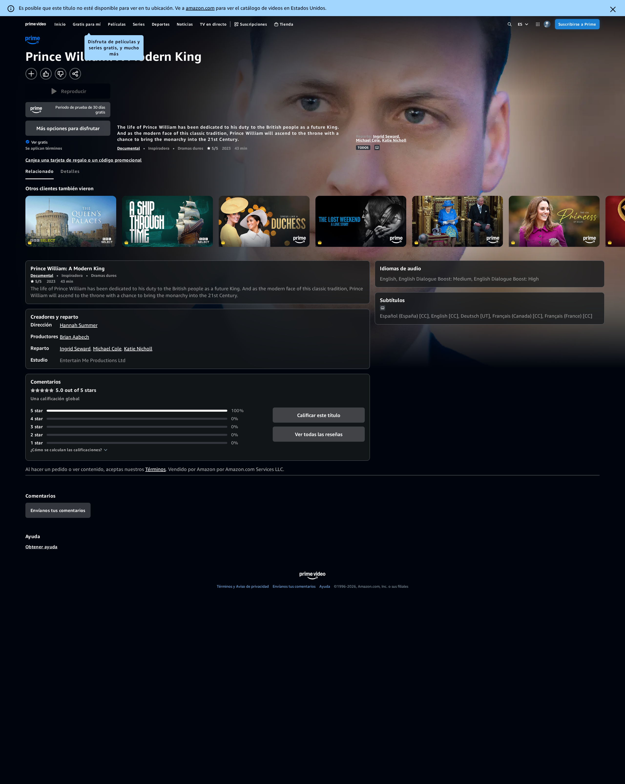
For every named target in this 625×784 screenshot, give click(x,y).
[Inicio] (35, 24)
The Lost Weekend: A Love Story (360, 221)
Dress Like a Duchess (264, 221)
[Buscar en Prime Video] (509, 24)
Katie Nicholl (394, 140)
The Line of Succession (457, 221)
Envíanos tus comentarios (294, 586)
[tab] (39, 171)
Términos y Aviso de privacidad (243, 586)
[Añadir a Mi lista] (31, 74)
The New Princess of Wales (554, 221)
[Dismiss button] (613, 9)
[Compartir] (75, 74)
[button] (67, 91)
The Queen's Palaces (70, 221)
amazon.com (200, 8)
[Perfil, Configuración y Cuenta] (547, 24)
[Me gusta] (46, 74)
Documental (128, 148)
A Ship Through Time (167, 221)
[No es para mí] (60, 74)
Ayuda (324, 586)
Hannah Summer (78, 325)
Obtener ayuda (41, 546)
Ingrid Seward (386, 136)
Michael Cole (368, 140)
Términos (155, 469)
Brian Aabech (74, 337)
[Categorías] (537, 24)
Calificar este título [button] (318, 415)
